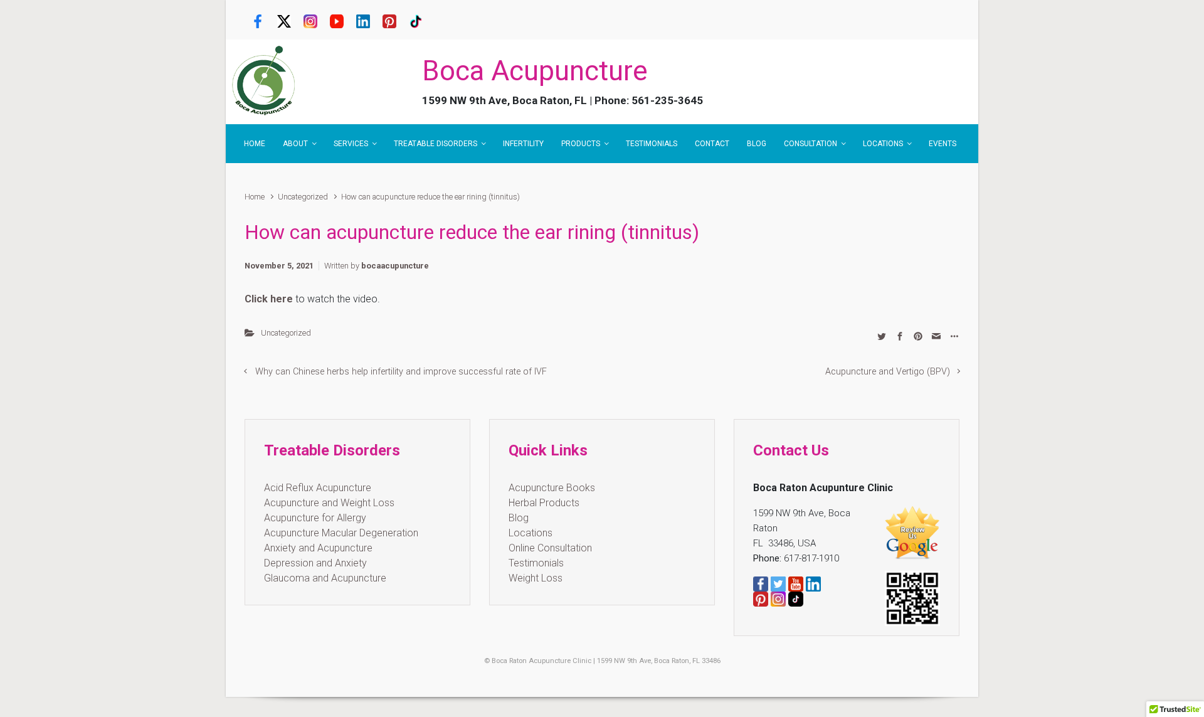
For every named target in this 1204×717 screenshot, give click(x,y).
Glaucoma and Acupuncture (325, 578)
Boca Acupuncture (535, 71)
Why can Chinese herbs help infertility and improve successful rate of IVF (401, 371)
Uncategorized (303, 196)
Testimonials (536, 563)
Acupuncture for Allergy (315, 518)
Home (255, 196)
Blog (519, 518)
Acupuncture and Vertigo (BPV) (887, 371)
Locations (530, 533)
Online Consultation (550, 548)
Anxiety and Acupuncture (318, 548)
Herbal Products (544, 503)
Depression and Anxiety (315, 563)
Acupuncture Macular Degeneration (341, 533)
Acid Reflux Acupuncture (317, 488)
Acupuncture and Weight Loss (329, 503)
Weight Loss (535, 578)
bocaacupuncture (395, 265)
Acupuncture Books (552, 488)
